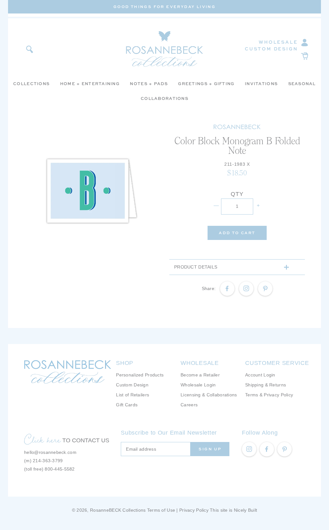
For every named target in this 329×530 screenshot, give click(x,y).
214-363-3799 (48, 460)
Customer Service (277, 363)
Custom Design (271, 49)
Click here (42, 439)
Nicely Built (245, 510)
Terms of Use (161, 510)
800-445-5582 (60, 469)
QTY (237, 194)
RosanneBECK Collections (118, 510)
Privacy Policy (194, 510)
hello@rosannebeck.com (50, 452)
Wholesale (278, 42)
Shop (124, 363)
